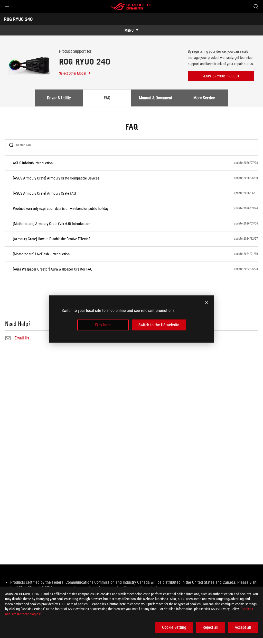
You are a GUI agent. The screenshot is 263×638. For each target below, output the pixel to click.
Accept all (243, 627)
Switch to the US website (158, 324)
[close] (206, 302)
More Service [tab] (204, 97)
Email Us (22, 338)
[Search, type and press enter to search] (256, 6)
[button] (7, 6)
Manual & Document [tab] (155, 97)
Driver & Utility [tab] (59, 97)
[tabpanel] (131, 232)
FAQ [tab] (107, 97)
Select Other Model (72, 73)
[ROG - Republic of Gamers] (131, 6)
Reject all (210, 627)
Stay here (103, 324)
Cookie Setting (174, 627)
